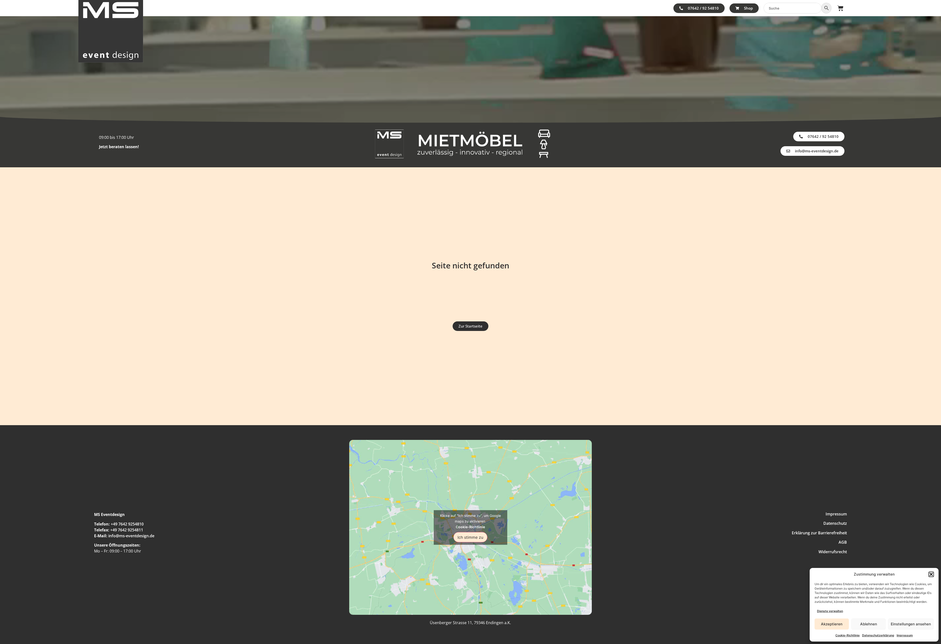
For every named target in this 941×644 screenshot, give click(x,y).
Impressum (905, 635)
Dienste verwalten (830, 611)
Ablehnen (868, 624)
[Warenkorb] (840, 8)
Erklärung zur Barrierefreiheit (819, 533)
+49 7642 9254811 (126, 530)
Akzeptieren (831, 624)
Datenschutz (835, 523)
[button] (931, 574)
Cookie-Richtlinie (847, 635)
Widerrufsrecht (832, 551)
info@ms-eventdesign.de (131, 536)
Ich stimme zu (470, 537)
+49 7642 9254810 (127, 524)
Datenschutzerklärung (878, 635)
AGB (843, 542)
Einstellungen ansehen (911, 624)
